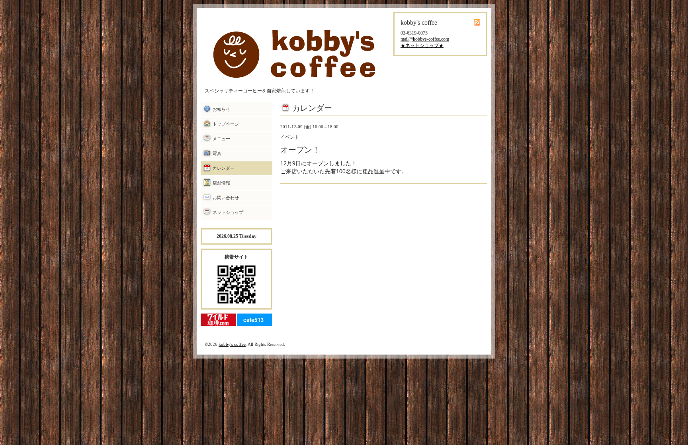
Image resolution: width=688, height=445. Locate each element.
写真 (217, 153)
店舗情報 (221, 182)
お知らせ (221, 109)
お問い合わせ (226, 197)
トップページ (226, 124)
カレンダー (224, 168)
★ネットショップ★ (422, 45)
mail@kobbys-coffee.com (425, 39)
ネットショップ (228, 212)
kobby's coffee (232, 344)
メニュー (221, 138)
